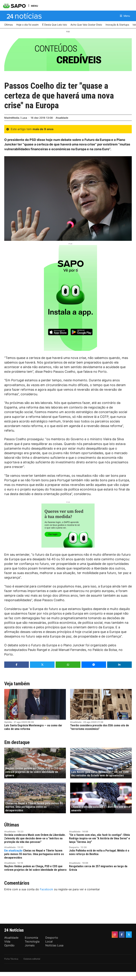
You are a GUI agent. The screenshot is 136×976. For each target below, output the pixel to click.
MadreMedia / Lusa (15, 117)
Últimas (11, 825)
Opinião (8, 722)
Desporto (74, 847)
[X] (129, 934)
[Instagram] (115, 934)
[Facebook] (122, 934)
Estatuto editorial (32, 958)
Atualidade (62, 117)
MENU (34, 5)
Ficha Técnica (11, 958)
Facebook (46, 889)
